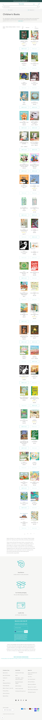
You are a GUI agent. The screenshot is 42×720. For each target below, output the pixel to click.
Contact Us (5, 677)
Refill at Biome (18, 685)
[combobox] (15, 631)
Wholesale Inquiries (32, 692)
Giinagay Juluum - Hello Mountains (24, 273)
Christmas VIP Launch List (20, 691)
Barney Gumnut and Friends (34, 252)
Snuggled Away (24, 83)
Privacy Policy (25, 639)
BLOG (16, 675)
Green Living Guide (19, 688)
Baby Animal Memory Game (24, 208)
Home (4, 26)
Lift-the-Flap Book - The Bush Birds (24, 143)
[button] (3, 4)
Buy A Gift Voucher (6, 675)
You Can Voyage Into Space (34, 230)
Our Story (30, 676)
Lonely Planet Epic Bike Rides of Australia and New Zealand (24, 442)
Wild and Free (24, 63)
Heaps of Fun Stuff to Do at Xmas (34, 273)
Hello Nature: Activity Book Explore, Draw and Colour (34, 398)
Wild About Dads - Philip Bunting (24, 123)
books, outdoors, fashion (11, 26)
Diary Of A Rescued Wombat (24, 523)
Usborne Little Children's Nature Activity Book (24, 398)
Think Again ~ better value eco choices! (19, 678)
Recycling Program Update (19, 682)
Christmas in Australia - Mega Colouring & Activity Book (24, 294)
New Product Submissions (33, 689)
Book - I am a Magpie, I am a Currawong (34, 143)
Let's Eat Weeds (34, 441)
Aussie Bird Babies (24, 252)
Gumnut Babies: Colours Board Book (34, 483)
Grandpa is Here (34, 376)
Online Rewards (6, 685)
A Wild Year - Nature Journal (24, 42)
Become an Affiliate (32, 684)
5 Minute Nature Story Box (34, 315)
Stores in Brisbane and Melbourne (32, 673)
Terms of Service (6, 693)
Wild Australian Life (34, 522)
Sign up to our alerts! (32, 686)
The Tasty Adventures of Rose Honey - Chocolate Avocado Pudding (24, 165)
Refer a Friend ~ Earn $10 (8, 688)
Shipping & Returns (6, 683)
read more (20, 20)
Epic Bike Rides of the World (24, 315)
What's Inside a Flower (35, 336)
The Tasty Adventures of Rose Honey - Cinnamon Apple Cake (34, 165)
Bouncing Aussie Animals (24, 376)
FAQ (4, 680)
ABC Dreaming (34, 503)
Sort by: (23, 27)
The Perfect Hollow (34, 83)
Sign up (26, 631)
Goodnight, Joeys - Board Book (34, 186)
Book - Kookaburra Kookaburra (34, 123)
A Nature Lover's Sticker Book (34, 293)
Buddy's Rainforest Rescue (24, 483)
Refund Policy (5, 695)
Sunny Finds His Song (34, 63)
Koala (24, 102)
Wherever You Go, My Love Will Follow (24, 230)
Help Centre (5, 672)
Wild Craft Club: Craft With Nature (24, 337)
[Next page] (34, 533)
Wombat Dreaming (34, 102)
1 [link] (24, 533)
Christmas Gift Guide (19, 672)
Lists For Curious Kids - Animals (24, 421)
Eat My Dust (34, 420)
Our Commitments (31, 679)
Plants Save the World (24, 503)
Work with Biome (31, 681)
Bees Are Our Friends (34, 41)
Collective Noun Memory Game (34, 208)
